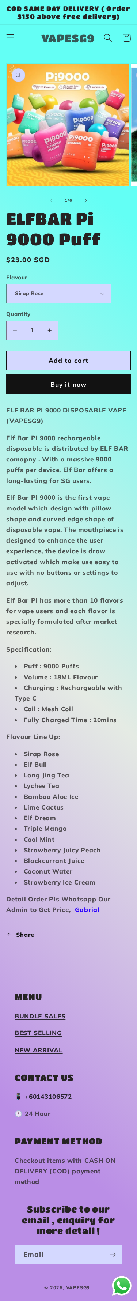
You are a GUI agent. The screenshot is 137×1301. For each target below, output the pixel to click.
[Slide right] (86, 200)
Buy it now (68, 384)
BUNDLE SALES (40, 1016)
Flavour (16, 277)
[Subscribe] (112, 1254)
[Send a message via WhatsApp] (121, 1285)
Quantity (18, 313)
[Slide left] (51, 200)
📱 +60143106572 (43, 1096)
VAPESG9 (78, 1287)
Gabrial (87, 909)
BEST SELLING (38, 1033)
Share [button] (25, 934)
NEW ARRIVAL (39, 1050)
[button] (10, 38)
